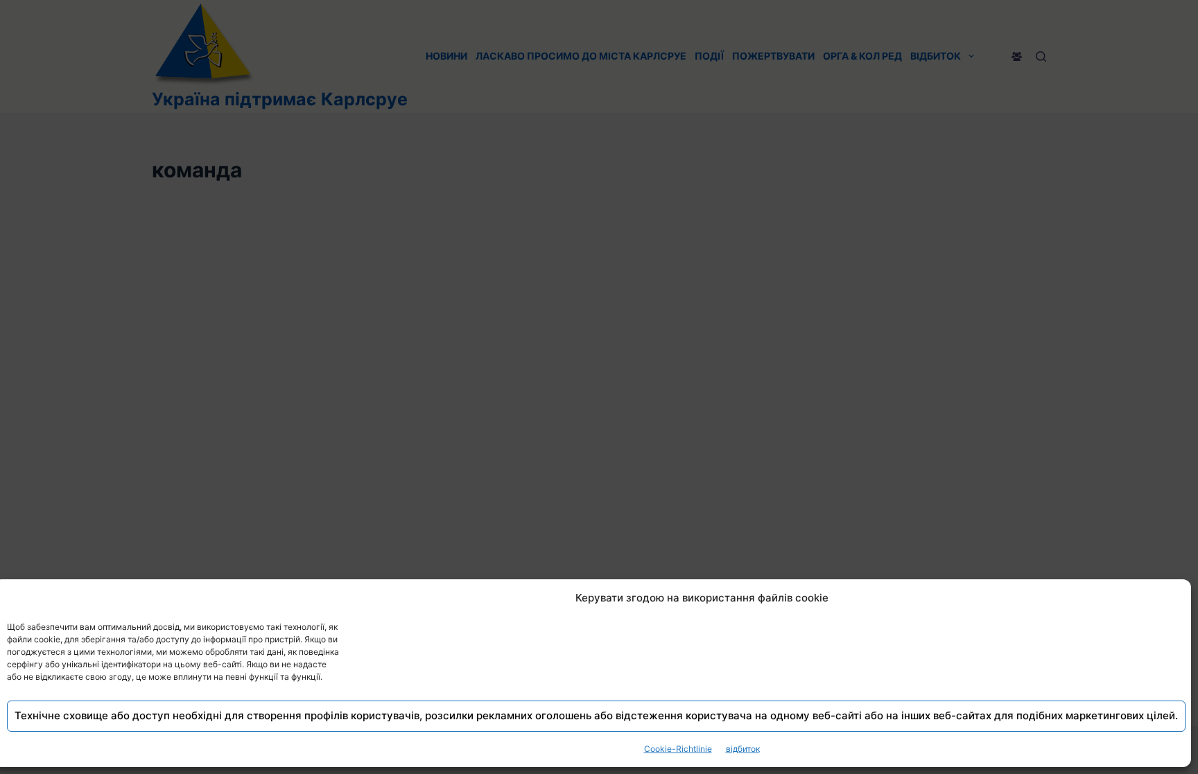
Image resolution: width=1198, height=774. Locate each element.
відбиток (743, 749)
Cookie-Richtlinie (678, 749)
